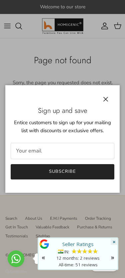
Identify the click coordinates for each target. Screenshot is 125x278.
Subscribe (62, 171)
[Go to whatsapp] (16, 258)
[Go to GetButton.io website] (16, 271)
